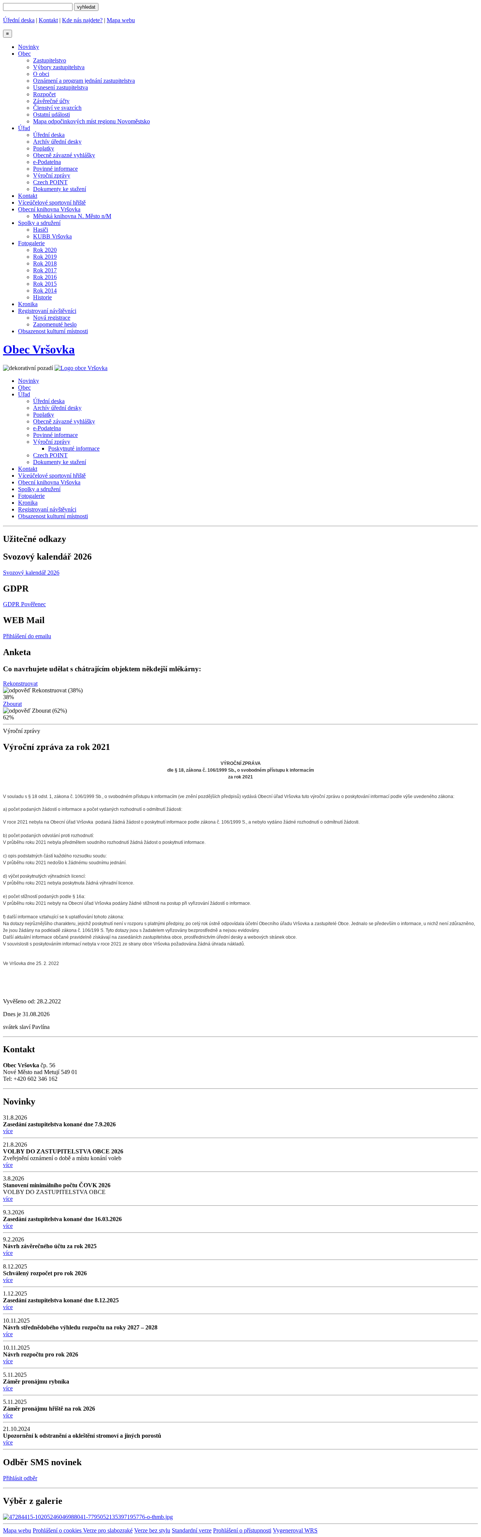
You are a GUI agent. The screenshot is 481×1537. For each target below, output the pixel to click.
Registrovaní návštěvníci (47, 311)
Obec (24, 53)
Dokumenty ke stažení (59, 189)
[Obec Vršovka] (80, 368)
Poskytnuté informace (74, 448)
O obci (41, 74)
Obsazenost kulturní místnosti (53, 331)
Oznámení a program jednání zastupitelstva (84, 80)
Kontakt (48, 20)
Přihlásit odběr (20, 1478)
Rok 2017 (45, 270)
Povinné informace (55, 168)
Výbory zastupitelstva (59, 67)
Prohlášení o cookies (58, 1530)
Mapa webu (121, 20)
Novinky (28, 47)
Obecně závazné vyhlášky (64, 155)
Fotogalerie (31, 243)
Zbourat (12, 704)
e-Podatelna (47, 162)
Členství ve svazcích (57, 108)
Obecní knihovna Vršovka (49, 209)
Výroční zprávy (51, 175)
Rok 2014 (45, 290)
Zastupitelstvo (49, 60)
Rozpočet (44, 94)
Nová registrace (51, 317)
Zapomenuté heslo (55, 324)
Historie (42, 297)
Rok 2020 (45, 250)
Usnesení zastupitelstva (60, 87)
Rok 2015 (45, 284)
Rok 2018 (45, 263)
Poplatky (43, 148)
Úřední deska (19, 20)
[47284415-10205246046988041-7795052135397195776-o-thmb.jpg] (88, 1517)
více (8, 1131)
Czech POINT (50, 182)
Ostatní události (51, 114)
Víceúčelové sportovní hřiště (52, 202)
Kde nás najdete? (82, 20)
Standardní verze (192, 1530)
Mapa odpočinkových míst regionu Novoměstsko (91, 121)
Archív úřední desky (57, 141)
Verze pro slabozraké (108, 1530)
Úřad (24, 128)
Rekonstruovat (20, 683)
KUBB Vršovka (52, 236)
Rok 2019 (45, 256)
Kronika (28, 304)
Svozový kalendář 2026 (31, 572)
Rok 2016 (45, 277)
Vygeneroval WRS (295, 1530)
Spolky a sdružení (39, 223)
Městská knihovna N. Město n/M (72, 216)
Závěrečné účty (51, 101)
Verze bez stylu (152, 1530)
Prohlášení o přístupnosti (242, 1530)
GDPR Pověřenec (24, 604)
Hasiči (40, 229)
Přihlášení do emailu (27, 636)
